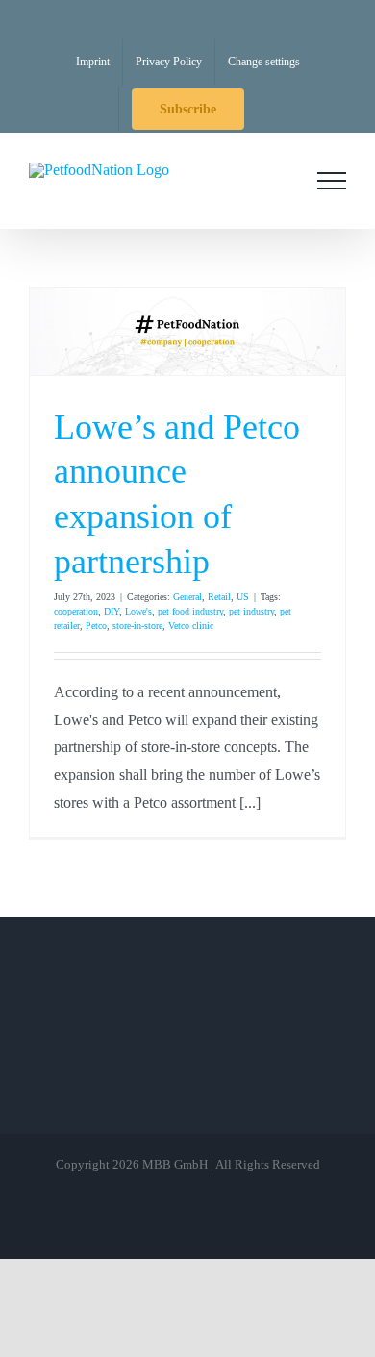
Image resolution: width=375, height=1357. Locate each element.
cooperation (76, 611)
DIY (111, 611)
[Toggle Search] (278, 179)
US (243, 596)
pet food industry (190, 611)
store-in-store (137, 625)
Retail (219, 596)
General (187, 596)
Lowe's (138, 611)
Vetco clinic (190, 625)
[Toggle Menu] (332, 180)
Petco (96, 625)
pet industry (251, 611)
